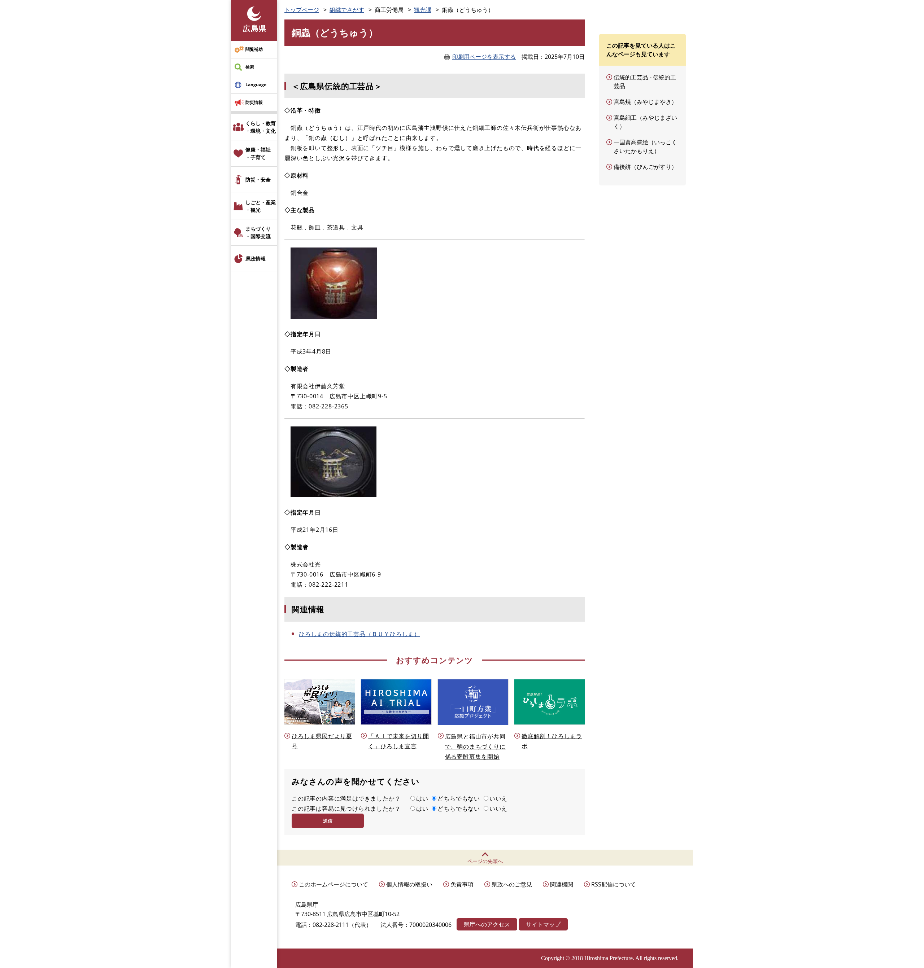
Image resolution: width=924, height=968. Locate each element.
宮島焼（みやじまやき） (645, 102)
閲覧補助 (254, 49)
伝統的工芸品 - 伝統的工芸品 (645, 81)
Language (255, 85)
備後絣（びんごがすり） (645, 167)
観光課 (422, 10)
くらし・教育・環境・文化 (260, 127)
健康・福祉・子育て (258, 153)
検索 (249, 67)
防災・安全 (258, 179)
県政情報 (255, 258)
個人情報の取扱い (409, 884)
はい (422, 798)
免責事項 (462, 884)
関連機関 (561, 884)
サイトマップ (543, 924)
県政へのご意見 (512, 884)
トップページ (301, 10)
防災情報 (254, 102)
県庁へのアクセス (487, 924)
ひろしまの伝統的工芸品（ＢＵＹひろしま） (359, 634)
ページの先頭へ (485, 861)
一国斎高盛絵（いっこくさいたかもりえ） (645, 146)
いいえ (498, 798)
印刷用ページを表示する (484, 57)
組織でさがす (347, 10)
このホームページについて (333, 884)
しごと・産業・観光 (260, 206)
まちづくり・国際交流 (258, 232)
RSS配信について (613, 884)
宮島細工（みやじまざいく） (645, 122)
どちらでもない (458, 798)
